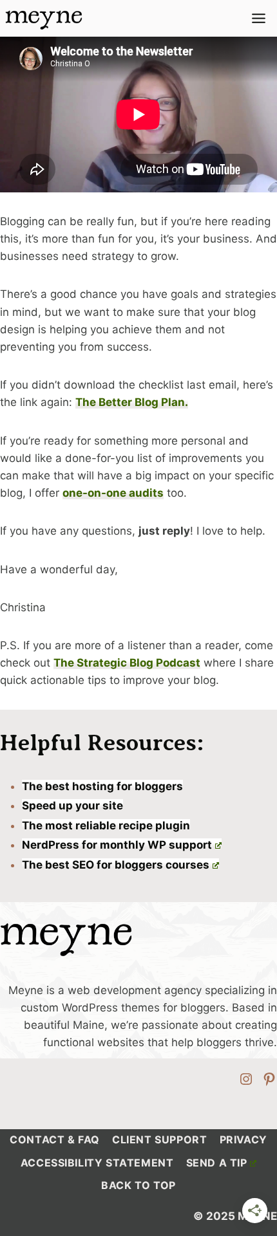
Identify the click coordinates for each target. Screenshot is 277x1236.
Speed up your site (72, 805)
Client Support (159, 1139)
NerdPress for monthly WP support (117, 844)
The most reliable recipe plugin (106, 825)
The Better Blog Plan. (131, 402)
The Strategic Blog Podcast (126, 662)
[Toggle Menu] (258, 18)
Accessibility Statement (97, 1162)
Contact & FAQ (55, 1139)
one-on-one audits (113, 492)
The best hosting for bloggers (102, 786)
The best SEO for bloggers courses (115, 864)
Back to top (138, 1185)
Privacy (243, 1139)
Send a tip (216, 1162)
